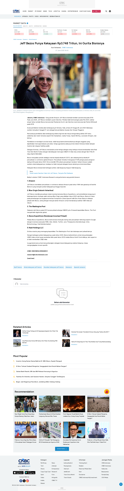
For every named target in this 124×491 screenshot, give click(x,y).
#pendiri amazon (79, 267)
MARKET (30, 11)
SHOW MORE (61, 449)
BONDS (45, 26)
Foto (53, 474)
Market (43, 483)
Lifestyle (54, 466)
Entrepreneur (55, 469)
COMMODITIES (38, 26)
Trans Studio (67, 477)
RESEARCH (17, 16)
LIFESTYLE (56, 11)
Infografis (54, 477)
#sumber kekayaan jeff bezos (54, 267)
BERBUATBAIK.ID (55, 16)
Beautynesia (105, 471)
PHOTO (31, 16)
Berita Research (33, 39)
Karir (80, 471)
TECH (50, 11)
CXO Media (105, 477)
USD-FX (31, 26)
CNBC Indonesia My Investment (88, 477)
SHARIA (64, 11)
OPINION (25, 16)
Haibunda (104, 469)
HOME (25, 11)
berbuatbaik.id (68, 463)
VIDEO (37, 16)
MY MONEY (38, 11)
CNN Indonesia (106, 463)
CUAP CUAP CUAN (85, 11)
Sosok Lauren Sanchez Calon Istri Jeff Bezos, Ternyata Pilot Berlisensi (51, 173)
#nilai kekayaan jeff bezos (33, 267)
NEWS (45, 11)
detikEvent (67, 471)
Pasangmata (67, 466)
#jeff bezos (18, 267)
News (53, 463)
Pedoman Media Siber (85, 469)
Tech (42, 466)
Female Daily (105, 474)
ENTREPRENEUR (73, 11)
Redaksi (81, 466)
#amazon (69, 267)
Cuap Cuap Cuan (46, 471)
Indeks (42, 480)
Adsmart (66, 469)
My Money (43, 463)
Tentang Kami (83, 463)
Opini (42, 474)
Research (25, 39)
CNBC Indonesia (17, 39)
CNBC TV (97, 11)
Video (42, 477)
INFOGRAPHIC (44, 16)
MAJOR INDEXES (17, 26)
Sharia (42, 469)
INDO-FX (25, 26)
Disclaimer (82, 474)
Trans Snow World (69, 474)
